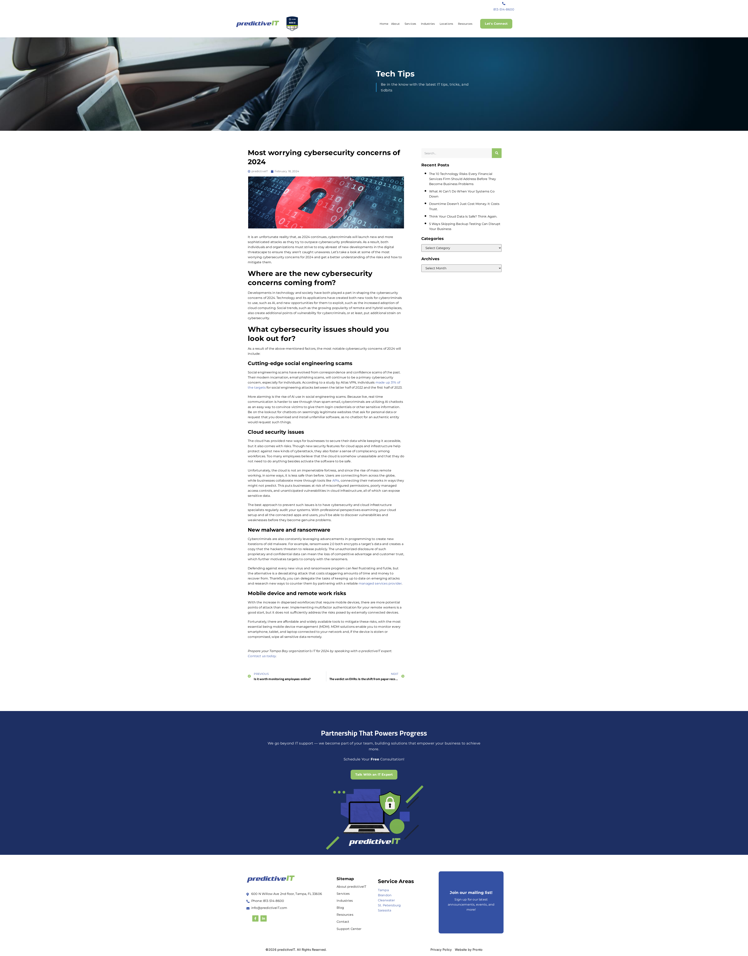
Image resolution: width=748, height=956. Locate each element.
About (395, 23)
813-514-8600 (503, 9)
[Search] (497, 153)
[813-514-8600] (503, 3)
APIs (335, 480)
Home (384, 23)
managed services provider (380, 583)
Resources (465, 23)
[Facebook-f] (255, 918)
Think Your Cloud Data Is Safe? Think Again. (463, 216)
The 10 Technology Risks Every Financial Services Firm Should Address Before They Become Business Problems (462, 179)
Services (410, 23)
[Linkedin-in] (263, 918)
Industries (428, 23)
